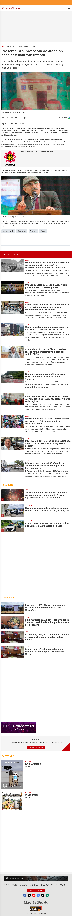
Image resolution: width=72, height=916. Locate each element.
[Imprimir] (29, 117)
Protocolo (33, 231)
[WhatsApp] (11, 117)
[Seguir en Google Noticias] (69, 117)
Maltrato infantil (8, 231)
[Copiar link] (24, 117)
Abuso (43, 231)
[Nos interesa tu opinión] (36, 878)
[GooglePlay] (47, 895)
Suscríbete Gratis (36, 748)
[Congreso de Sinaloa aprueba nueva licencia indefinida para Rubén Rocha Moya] (13, 652)
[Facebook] (3, 117)
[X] (7, 117)
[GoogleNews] (38, 895)
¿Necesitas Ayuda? (36, 890)
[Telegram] (16, 117)
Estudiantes (22, 231)
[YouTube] (33, 895)
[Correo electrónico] (20, 117)
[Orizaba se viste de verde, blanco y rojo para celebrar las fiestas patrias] (13, 290)
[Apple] (42, 895)
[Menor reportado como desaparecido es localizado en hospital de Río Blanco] (13, 333)
